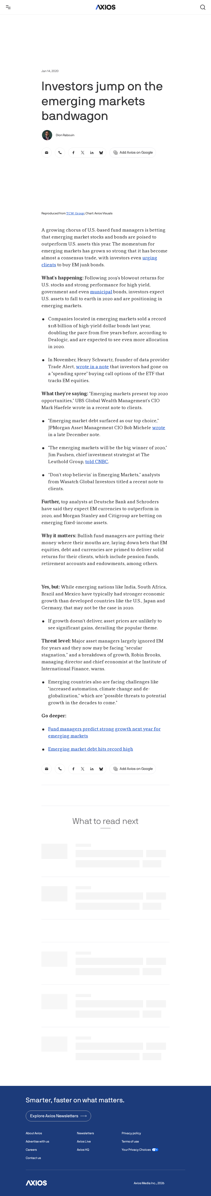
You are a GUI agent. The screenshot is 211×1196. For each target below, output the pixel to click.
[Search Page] (203, 7)
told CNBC (96, 462)
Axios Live (84, 1141)
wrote (158, 428)
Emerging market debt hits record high (90, 749)
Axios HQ (83, 1149)
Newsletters (85, 1133)
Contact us (33, 1157)
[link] (46, 152)
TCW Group (75, 213)
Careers (31, 1149)
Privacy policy (131, 1133)
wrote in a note (92, 367)
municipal (101, 292)
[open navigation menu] (8, 7)
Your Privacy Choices (136, 1149)
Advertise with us (37, 1141)
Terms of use (130, 1141)
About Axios (34, 1133)
